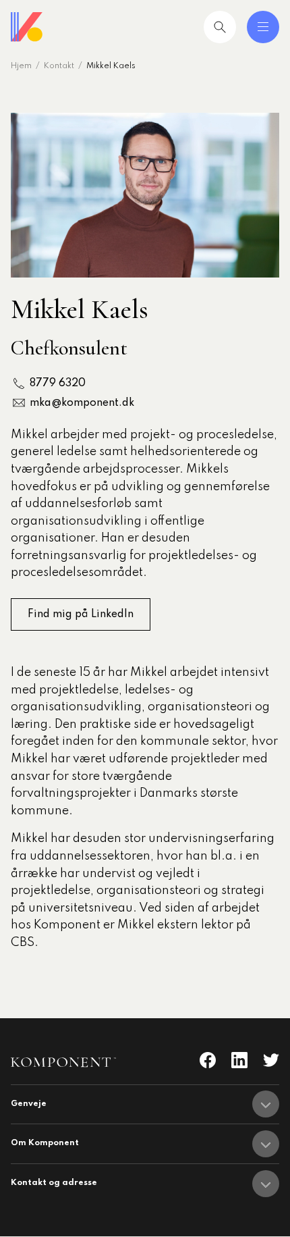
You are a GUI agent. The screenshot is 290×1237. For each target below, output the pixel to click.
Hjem (21, 66)
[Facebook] (208, 1060)
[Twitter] (271, 1060)
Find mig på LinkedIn (81, 614)
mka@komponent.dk (82, 403)
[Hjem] (27, 27)
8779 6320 (58, 383)
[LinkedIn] (239, 1060)
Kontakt (59, 66)
